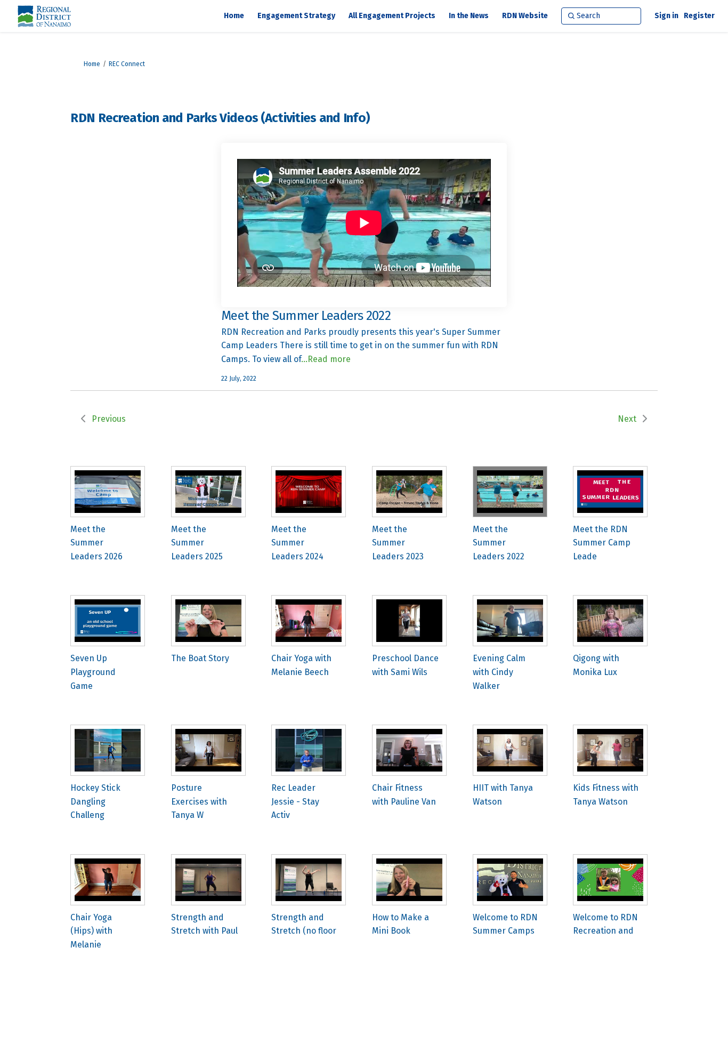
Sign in (666, 15)
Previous (109, 419)
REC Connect (127, 64)
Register (699, 15)
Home (92, 64)
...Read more (326, 359)
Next (627, 419)
